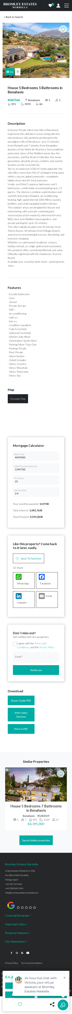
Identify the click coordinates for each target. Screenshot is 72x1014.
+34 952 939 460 (13, 884)
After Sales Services (21, 714)
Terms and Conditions (31, 963)
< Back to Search (13, 16)
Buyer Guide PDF (21, 700)
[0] (50, 6)
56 (11, 71)
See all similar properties (36, 840)
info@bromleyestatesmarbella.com (21, 892)
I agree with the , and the (35, 645)
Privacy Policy (46, 647)
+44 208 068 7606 (14, 888)
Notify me (36, 670)
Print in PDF (21, 728)
